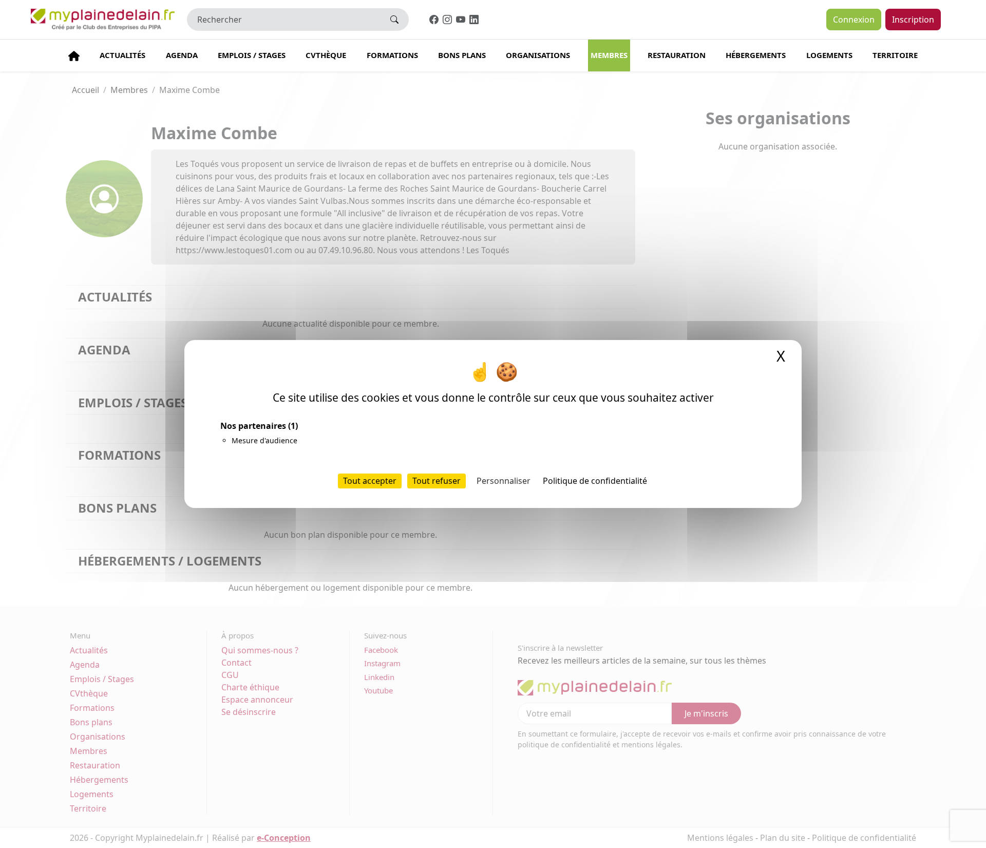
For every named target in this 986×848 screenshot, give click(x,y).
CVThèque (326, 55)
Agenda (182, 55)
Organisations (538, 55)
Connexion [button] (854, 19)
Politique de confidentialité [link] (595, 480)
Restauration (677, 55)
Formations (392, 55)
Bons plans (462, 55)
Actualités (122, 55)
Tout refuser (436, 480)
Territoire (895, 55)
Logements (829, 55)
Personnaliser (503, 480)
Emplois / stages (252, 55)
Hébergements (756, 55)
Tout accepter (369, 480)
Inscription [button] (913, 19)
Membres (609, 55)
